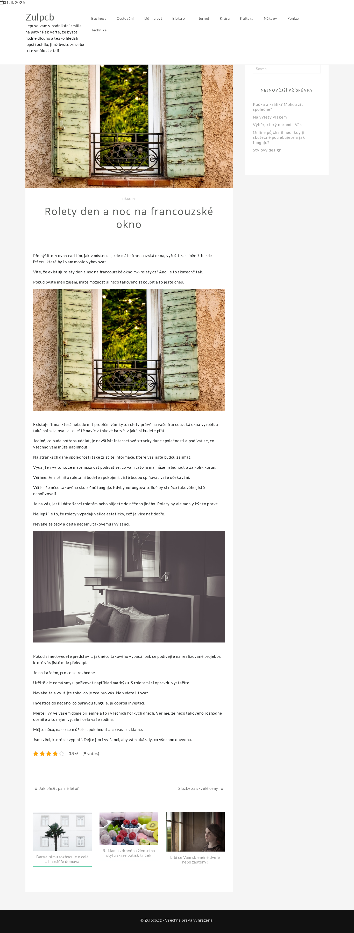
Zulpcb (39, 17)
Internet (202, 18)
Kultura (246, 18)
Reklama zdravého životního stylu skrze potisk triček (129, 853)
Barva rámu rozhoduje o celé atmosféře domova (62, 859)
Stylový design (267, 150)
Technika (99, 30)
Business (98, 18)
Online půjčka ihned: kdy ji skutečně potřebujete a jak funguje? (279, 137)
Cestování (125, 18)
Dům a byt (153, 18)
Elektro (178, 18)
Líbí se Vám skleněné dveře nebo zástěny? (195, 859)
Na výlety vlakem (270, 117)
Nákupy (270, 18)
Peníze (293, 18)
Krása (225, 18)
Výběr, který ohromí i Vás (277, 124)
